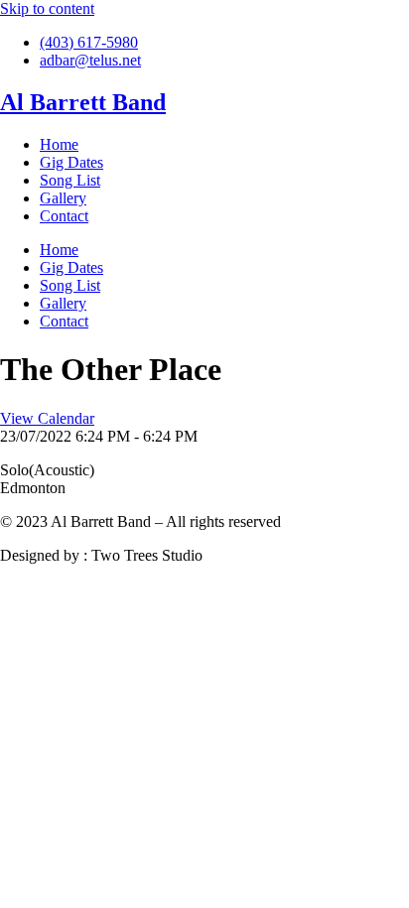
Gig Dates (71, 162)
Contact (64, 215)
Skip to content (47, 8)
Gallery (63, 198)
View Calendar (47, 418)
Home (59, 144)
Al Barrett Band (83, 102)
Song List (70, 180)
